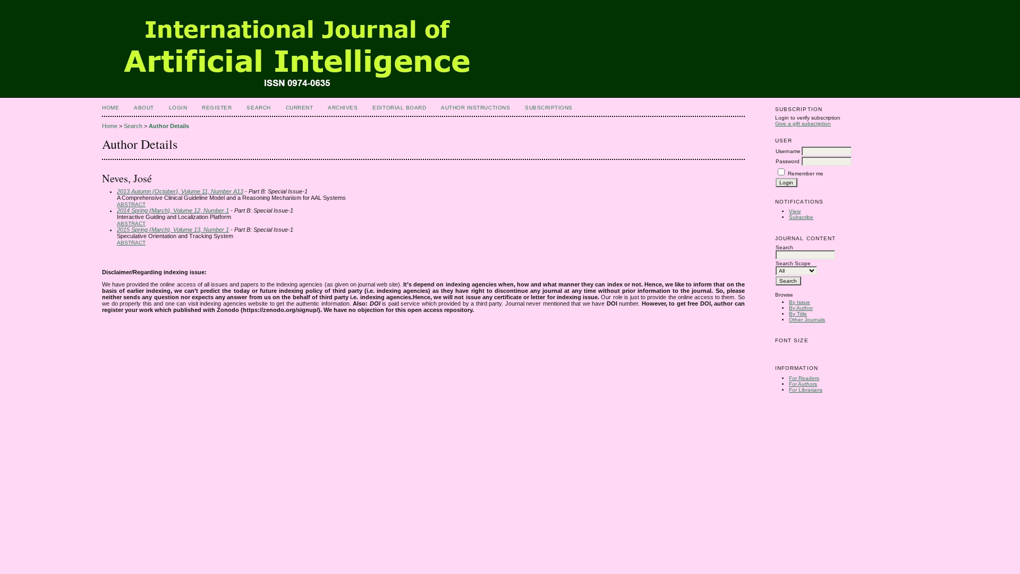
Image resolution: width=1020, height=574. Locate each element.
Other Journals (807, 320)
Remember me (805, 173)
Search (258, 108)
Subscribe (801, 217)
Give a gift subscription (803, 123)
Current (299, 108)
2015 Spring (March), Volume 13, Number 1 (173, 229)
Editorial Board (399, 108)
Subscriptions (549, 108)
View (795, 211)
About (144, 108)
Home (110, 108)
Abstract (131, 204)
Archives (343, 108)
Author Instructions (475, 108)
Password (788, 161)
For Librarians (805, 390)
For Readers (804, 378)
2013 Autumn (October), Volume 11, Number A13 (180, 191)
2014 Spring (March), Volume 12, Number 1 (173, 210)
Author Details (169, 126)
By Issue (799, 302)
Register (217, 108)
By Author (801, 308)
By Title (798, 314)
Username (788, 151)
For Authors (803, 384)
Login (178, 108)
